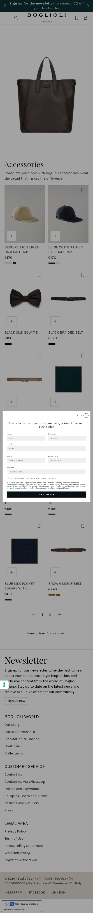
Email (9, 444)
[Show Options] (42, 460)
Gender (10, 468)
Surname (52, 434)
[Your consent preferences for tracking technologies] (4, 684)
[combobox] (25, 460)
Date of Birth (53, 456)
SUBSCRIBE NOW (46, 494)
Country (10, 456)
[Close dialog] (86, 415)
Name (9, 434)
